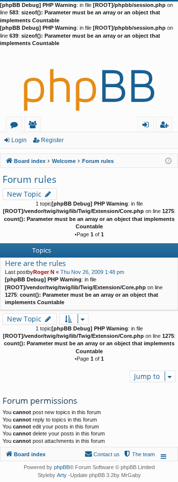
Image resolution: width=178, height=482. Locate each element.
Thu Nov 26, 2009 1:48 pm (92, 272)
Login (19, 140)
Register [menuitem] (166, 126)
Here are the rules (35, 263)
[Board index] (89, 81)
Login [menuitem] (147, 126)
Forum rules (29, 179)
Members (34, 126)
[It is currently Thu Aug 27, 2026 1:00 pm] (168, 160)
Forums (16, 126)
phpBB (62, 467)
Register (52, 140)
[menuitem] (139, 454)
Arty (62, 475)
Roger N (43, 272)
